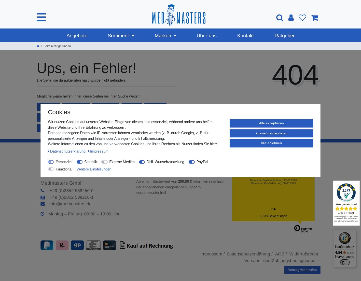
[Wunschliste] (302, 18)
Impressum (99, 151)
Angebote (77, 35)
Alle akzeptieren (271, 123)
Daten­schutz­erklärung (68, 151)
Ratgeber (285, 35)
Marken (163, 35)
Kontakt (245, 35)
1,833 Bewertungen (273, 216)
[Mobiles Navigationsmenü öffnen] (41, 17)
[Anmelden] (291, 18)
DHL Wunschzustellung (165, 162)
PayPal (202, 162)
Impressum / (212, 254)
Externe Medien (122, 162)
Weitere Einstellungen (94, 169)
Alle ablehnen (271, 143)
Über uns (207, 35)
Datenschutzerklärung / (250, 254)
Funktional (64, 169)
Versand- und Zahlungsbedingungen (280, 260)
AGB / (281, 254)
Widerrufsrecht (303, 254)
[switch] (345, 262)
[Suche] (280, 17)
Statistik (90, 162)
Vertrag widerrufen (302, 270)
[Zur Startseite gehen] (38, 46)
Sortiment (118, 35)
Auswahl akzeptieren (271, 133)
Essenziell (64, 162)
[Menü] (353, 232)
